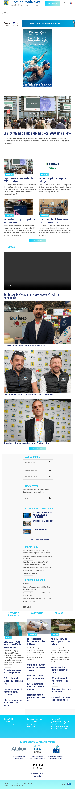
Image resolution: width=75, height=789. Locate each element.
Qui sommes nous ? (9, 725)
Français (67, 3)
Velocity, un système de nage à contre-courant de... (61, 690)
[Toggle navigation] (5, 12)
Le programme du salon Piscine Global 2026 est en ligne (19, 180)
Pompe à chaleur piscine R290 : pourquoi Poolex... (12, 671)
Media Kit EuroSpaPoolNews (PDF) (59, 726)
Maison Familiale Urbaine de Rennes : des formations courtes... (54, 220)
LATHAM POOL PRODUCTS (41, 529)
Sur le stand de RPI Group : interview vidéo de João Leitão (24, 346)
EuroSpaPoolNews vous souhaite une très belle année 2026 (35, 686)
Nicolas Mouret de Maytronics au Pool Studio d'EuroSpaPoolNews (27, 443)
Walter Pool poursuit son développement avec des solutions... (36, 667)
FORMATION (44, 215)
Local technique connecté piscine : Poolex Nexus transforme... (13, 692)
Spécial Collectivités (32, 725)
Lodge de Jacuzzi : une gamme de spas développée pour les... (60, 670)
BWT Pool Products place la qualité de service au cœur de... (19, 220)
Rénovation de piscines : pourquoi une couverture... (36, 677)
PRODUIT (8, 637)
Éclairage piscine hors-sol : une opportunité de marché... (13, 703)
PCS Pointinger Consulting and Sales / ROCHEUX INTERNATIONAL (42, 515)
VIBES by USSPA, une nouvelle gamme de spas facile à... (61, 642)
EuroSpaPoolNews (32, 721)
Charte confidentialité (18, 785)
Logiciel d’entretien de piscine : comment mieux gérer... (36, 697)
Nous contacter (8, 721)
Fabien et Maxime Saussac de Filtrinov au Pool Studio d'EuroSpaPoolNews (29, 394)
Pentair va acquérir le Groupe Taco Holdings (53, 180)
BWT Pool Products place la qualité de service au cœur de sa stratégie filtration (36, 135)
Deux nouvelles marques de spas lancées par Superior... (60, 698)
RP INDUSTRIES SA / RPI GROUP (43, 521)
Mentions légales (10, 785)
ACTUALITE (9, 174)
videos (11, 247)
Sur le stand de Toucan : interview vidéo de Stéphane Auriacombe (31, 296)
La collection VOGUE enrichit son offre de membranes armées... (13, 644)
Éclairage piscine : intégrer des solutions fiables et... (36, 642)
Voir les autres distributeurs (38, 539)
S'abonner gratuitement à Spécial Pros (60, 721)
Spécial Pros (30, 723)
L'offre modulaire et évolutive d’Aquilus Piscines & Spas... (13, 681)
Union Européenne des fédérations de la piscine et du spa (37, 759)
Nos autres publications (10, 723)
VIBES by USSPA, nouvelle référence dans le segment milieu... (60, 681)
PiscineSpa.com (31, 726)
